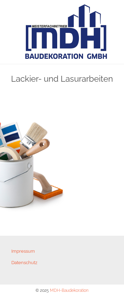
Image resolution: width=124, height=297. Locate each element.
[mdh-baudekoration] (66, 32)
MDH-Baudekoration (69, 290)
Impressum (23, 251)
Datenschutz (24, 262)
